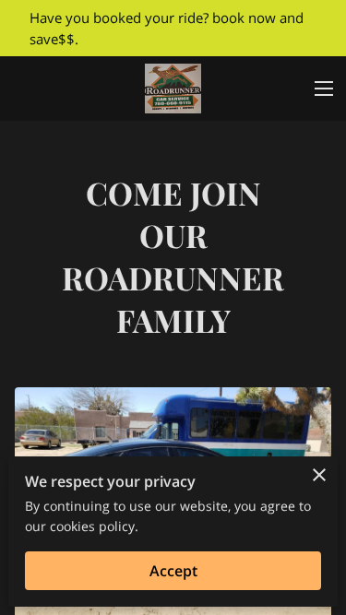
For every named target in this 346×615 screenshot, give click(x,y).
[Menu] (324, 88)
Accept (173, 571)
